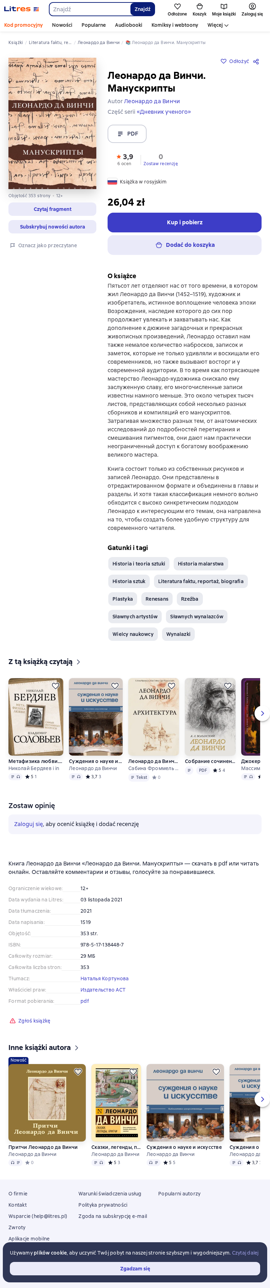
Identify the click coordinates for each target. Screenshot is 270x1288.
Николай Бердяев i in (33, 768)
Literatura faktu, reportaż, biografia (201, 581)
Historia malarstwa (201, 564)
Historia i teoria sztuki (138, 564)
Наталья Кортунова (105, 978)
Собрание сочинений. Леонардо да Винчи (210, 761)
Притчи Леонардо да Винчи (43, 1147)
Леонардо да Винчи (93, 768)
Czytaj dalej (245, 1253)
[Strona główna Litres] (21, 9)
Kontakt (17, 1205)
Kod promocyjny (23, 25)
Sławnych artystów (135, 616)
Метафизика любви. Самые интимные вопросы (35, 761)
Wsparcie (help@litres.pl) (37, 1216)
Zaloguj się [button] (28, 824)
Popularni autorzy (179, 1193)
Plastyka (122, 599)
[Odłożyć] (55, 686)
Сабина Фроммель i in (153, 768)
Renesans (157, 599)
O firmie (17, 1193)
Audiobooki (128, 25)
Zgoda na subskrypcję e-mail (112, 1216)
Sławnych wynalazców (196, 616)
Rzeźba (190, 599)
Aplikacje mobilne (29, 1239)
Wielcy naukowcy (133, 634)
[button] (124, 159)
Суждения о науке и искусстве (95, 761)
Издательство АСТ (103, 990)
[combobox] (89, 9)
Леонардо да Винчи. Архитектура (153, 761)
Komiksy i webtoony (175, 25)
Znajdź (142, 9)
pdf (85, 1001)
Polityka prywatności (102, 1205)
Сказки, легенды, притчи (116, 1147)
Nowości (62, 25)
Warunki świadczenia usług (109, 1193)
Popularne (94, 25)
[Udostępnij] (257, 61)
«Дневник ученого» (164, 111)
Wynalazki (178, 634)
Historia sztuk (129, 581)
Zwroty (17, 1227)
